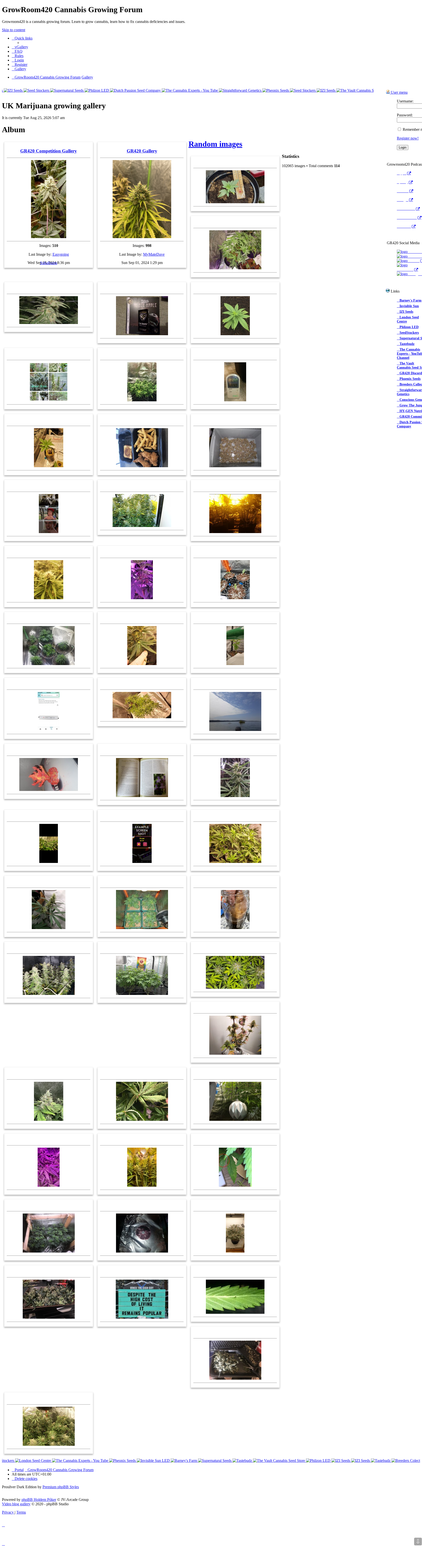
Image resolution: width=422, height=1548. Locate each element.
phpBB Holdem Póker (38, 1499)
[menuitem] (20, 47)
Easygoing (61, 254)
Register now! (408, 138)
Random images (215, 144)
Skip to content (13, 30)
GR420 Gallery (142, 150)
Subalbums (48, 263)
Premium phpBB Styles (60, 1487)
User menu (399, 92)
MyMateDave (154, 254)
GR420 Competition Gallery (48, 150)
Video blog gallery (16, 1504)
